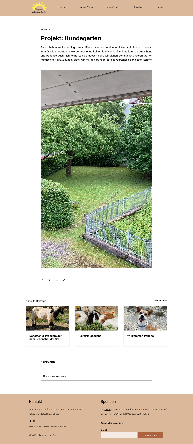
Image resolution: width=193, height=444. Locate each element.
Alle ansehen (161, 300)
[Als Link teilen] (64, 280)
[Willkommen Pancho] (145, 318)
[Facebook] (30, 421)
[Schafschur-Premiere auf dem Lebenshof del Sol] (47, 318)
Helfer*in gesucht (89, 335)
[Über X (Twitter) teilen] (49, 280)
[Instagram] (34, 421)
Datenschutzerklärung (54, 426)
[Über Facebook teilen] (42, 280)
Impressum (35, 426)
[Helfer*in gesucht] (96, 318)
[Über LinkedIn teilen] (56, 280)
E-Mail (105, 429)
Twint (107, 409)
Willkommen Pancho (140, 335)
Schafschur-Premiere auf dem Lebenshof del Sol (45, 337)
